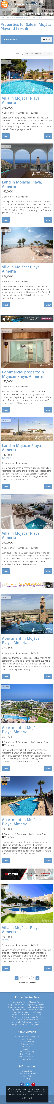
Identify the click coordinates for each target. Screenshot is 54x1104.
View (48, 136)
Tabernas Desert (27, 1041)
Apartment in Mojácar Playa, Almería (21, 729)
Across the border (27, 1056)
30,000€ (5, 940)
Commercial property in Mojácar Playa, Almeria (23, 374)
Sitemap (27, 1078)
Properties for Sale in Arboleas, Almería (26, 1009)
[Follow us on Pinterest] (33, 1084)
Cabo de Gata (27, 1044)
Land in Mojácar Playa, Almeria (22, 184)
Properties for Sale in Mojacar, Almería (27, 1002)
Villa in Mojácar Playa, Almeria (21, 100)
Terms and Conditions (27, 1073)
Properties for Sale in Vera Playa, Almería (27, 1022)
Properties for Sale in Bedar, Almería (27, 1017)
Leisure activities (27, 1059)
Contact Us (27, 1071)
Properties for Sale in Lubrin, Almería (27, 1014)
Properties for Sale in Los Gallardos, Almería (26, 1007)
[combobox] (38, 54)
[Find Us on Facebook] (22, 1084)
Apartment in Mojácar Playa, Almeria (21, 640)
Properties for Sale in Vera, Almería (27, 1024)
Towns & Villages (27, 1054)
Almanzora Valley (27, 1051)
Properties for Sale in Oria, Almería (26, 1012)
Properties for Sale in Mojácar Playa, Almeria (26, 1004)
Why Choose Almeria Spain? (27, 1036)
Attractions (27, 1039)
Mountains (27, 1049)
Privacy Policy (26, 1076)
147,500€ (6, 458)
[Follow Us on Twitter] (28, 1084)
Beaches (27, 1046)
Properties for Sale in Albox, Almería (27, 1019)
